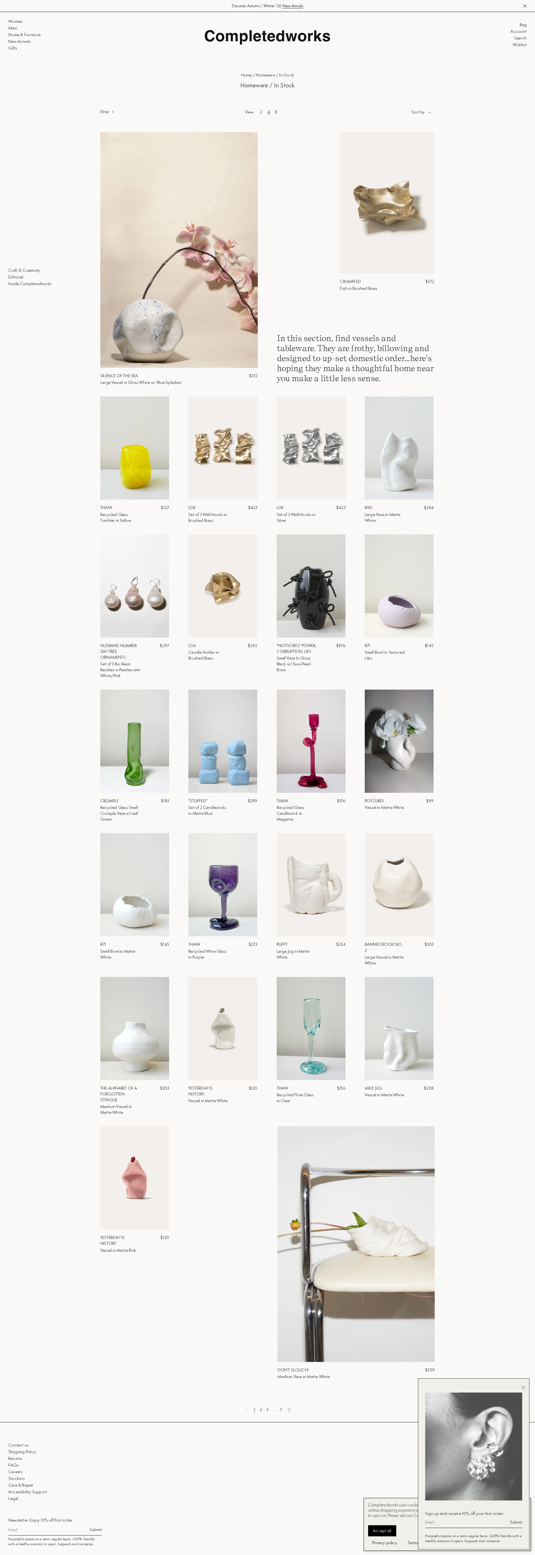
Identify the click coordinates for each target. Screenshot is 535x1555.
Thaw (106, 507)
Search (520, 38)
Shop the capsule (292, 5)
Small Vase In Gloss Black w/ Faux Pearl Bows (294, 663)
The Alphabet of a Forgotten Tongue (118, 1093)
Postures (374, 800)
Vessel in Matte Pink (118, 1250)
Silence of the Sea (119, 375)
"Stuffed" (197, 800)
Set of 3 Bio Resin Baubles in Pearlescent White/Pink (120, 669)
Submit (96, 1530)
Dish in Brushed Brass (358, 288)
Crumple (109, 800)
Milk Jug (373, 1088)
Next (288, 1409)
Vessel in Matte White (384, 807)
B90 (368, 507)
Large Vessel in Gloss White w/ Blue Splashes (140, 382)
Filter (104, 112)
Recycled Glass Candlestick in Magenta (290, 813)
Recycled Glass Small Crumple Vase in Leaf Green (119, 813)
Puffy (282, 944)
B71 (368, 645)
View (249, 112)
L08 (191, 507)
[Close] (523, 1387)
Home (246, 75)
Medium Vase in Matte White (304, 1376)
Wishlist (520, 45)
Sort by (418, 112)
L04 (192, 645)
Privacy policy (384, 1542)
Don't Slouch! (293, 1370)
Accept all (382, 1530)
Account (518, 31)
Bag (523, 25)
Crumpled (350, 281)
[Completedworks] (267, 37)
